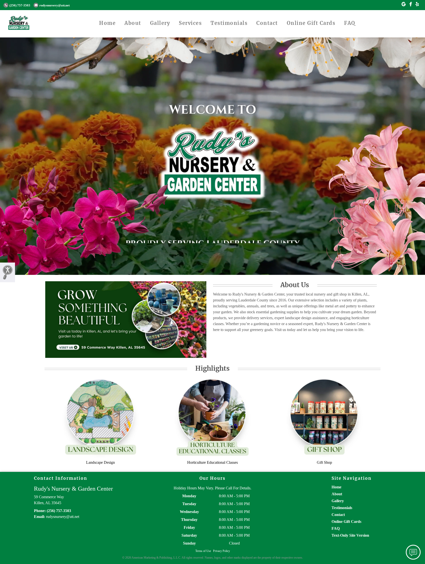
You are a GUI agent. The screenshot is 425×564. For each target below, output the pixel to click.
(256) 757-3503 (19, 5)
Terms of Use (203, 551)
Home (107, 23)
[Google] (404, 4)
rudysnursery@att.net (54, 5)
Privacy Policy (221, 551)
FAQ (349, 23)
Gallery (160, 23)
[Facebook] (411, 4)
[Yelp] (417, 4)
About (132, 23)
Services (190, 23)
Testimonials (229, 23)
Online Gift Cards (311, 23)
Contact (267, 23)
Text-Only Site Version (350, 535)
